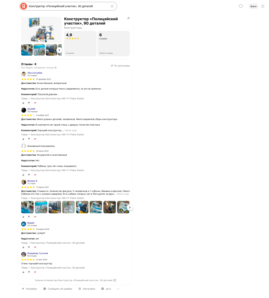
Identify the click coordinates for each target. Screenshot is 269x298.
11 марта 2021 (42, 187)
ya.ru (108, 288)
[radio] (23, 102)
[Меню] (263, 6)
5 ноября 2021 (42, 115)
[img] (28, 79)
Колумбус (31, 288)
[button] (27, 50)
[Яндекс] (23, 6)
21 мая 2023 (41, 259)
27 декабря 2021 (43, 79)
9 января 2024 (42, 229)
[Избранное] (240, 6)
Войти (253, 6)
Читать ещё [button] (70, 130)
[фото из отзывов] (27, 207)
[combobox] (67, 6)
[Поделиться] (128, 18)
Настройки (89, 288)
